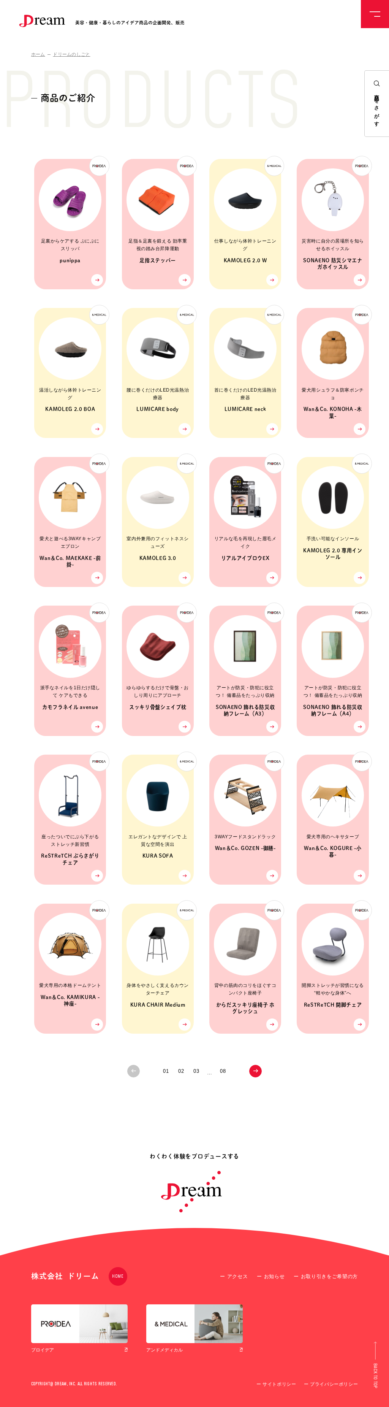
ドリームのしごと (71, 54)
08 (223, 1071)
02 (181, 1071)
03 (196, 1071)
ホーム (38, 54)
